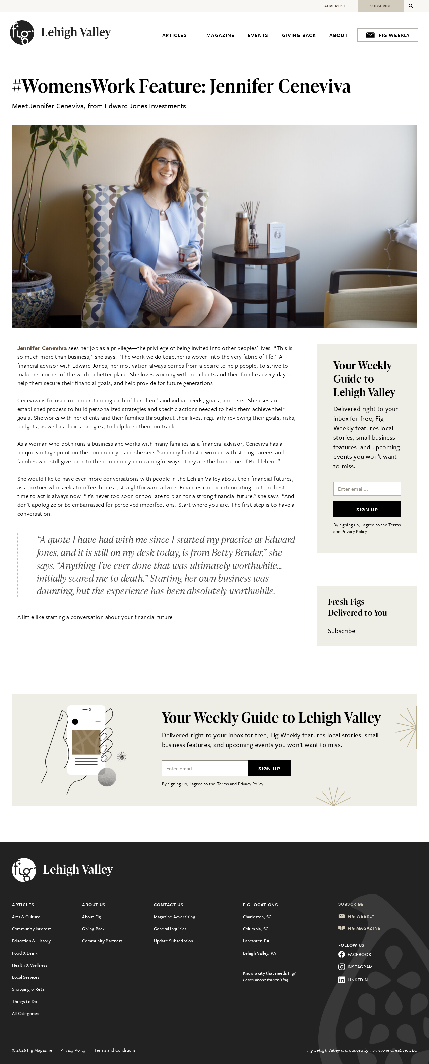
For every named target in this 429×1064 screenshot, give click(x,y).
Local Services (26, 977)
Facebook (360, 954)
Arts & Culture (26, 916)
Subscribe (341, 630)
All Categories (25, 1013)
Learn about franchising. (266, 979)
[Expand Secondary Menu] (411, 6)
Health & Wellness (30, 965)
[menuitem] (178, 35)
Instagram (360, 966)
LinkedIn (358, 979)
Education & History (31, 940)
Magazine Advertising (174, 916)
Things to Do (24, 1001)
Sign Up (367, 509)
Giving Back (93, 928)
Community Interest (31, 928)
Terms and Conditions (115, 1050)
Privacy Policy (73, 1050)
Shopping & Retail (29, 989)
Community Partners (102, 940)
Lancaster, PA (256, 940)
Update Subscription (173, 940)
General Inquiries (170, 928)
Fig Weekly (361, 916)
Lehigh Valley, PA (259, 953)
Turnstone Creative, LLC (393, 1050)
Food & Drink (24, 953)
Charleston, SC (257, 916)
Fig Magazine (364, 928)
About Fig (91, 916)
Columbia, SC (255, 928)
